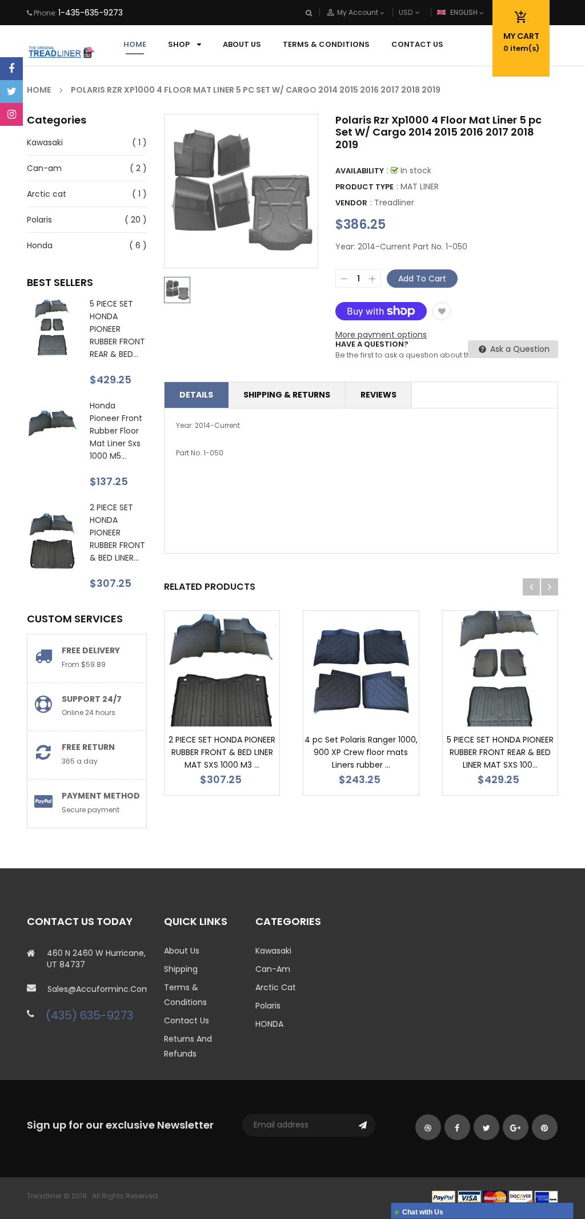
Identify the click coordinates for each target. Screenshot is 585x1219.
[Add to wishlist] (441, 311)
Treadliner (394, 202)
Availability (359, 170)
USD (424, 12)
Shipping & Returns (286, 394)
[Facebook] (11, 68)
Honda (40, 245)
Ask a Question (519, 349)
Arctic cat (46, 194)
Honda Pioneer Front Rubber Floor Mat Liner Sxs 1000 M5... (116, 431)
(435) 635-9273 (89, 1015)
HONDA (269, 1024)
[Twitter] (11, 91)
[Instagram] (11, 114)
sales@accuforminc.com (97, 989)
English (464, 12)
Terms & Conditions (185, 995)
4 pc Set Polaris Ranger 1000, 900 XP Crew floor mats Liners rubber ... (361, 752)
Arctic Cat (275, 987)
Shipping (181, 969)
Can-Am (272, 969)
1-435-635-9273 (90, 12)
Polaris (39, 219)
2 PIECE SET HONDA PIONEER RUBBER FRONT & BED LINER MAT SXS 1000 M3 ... (222, 752)
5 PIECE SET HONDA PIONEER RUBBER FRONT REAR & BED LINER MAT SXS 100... (500, 752)
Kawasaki (45, 142)
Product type (364, 186)
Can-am (44, 168)
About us (181, 950)
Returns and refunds (188, 1046)
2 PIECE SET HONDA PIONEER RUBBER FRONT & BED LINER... (117, 532)
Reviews (378, 394)
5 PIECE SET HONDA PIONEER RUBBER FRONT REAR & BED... (117, 329)
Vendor (351, 202)
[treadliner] (495, 1197)
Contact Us (186, 1020)
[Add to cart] (239, 704)
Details (196, 394)
